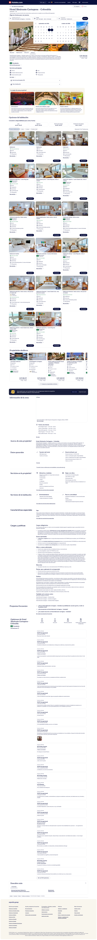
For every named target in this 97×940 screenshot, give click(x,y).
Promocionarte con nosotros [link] (47, 914)
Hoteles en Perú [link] (12, 917)
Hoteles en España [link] (12, 921)
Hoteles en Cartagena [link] (26, 896)
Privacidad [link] (60, 910)
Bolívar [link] (19, 896)
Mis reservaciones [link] (28, 908)
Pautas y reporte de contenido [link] (64, 914)
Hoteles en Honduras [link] (13, 925)
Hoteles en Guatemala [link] (13, 912)
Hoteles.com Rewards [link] (78, 914)
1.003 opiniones (14, 628)
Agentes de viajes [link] (45, 916)
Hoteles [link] (11, 896)
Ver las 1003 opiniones (43, 877)
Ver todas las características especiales (45, 518)
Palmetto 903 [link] (51, 891)
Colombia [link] (15, 896)
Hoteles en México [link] (12, 914)
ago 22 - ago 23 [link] (18, 125)
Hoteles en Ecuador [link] (12, 919)
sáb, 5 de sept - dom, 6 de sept (43, 19)
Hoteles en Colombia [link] (13, 908)
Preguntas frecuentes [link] (29, 910)
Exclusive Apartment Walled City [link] (18, 890)
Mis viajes (75, 2)
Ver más (38, 437)
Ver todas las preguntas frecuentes (44, 613)
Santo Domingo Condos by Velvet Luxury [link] (20, 891)
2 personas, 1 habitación (66, 19)
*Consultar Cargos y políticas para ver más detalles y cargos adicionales (50, 467)
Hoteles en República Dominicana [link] (15, 923)
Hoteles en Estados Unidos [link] (14, 910)
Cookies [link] (59, 912)
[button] (38, 30)
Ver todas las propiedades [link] (17, 6)
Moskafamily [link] (51, 890)
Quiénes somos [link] (77, 908)
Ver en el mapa (40, 421)
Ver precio (30, 160)
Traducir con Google (41, 653)
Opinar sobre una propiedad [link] (30, 914)
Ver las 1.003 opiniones (15, 65)
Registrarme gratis (82, 391)
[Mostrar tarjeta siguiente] (87, 367)
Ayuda (69, 2)
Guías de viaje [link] (77, 912)
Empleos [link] (76, 910)
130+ (85, 49)
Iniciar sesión (85, 2)
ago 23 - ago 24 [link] (38, 125)
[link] (84, 6)
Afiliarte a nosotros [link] (45, 909)
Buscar (85, 18)
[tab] (13, 886)
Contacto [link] (27, 912)
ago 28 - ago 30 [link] (58, 125)
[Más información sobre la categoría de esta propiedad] (16, 11)
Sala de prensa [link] (44, 911)
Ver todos (12, 77)
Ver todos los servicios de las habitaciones (45, 503)
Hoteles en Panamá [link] (12, 927)
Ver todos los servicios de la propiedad (45, 490)
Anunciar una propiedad (60, 2)
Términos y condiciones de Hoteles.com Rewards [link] (63, 918)
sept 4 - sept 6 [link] (78, 125)
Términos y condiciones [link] (62, 908)
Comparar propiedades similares (49, 384)
